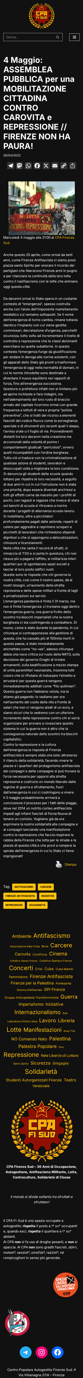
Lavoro (47, 1020)
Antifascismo (23, 886)
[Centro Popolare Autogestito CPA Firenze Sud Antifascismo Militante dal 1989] (41, 16)
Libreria (66, 1020)
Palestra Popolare (37, 1046)
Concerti (21, 968)
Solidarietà (37, 905)
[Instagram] (42, 1352)
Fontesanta (63, 983)
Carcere (46, 886)
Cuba (49, 969)
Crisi (38, 969)
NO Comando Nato (29, 1038)
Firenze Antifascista (20, 896)
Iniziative (47, 896)
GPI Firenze (54, 989)
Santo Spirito (21, 1063)
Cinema (58, 954)
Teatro (70, 1080)
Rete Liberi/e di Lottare (59, 1055)
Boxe (45, 946)
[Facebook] (37, 166)
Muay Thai (69, 1031)
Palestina (60, 1039)
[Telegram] (26, 1352)
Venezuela (41, 1086)
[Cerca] (58, 37)
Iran (65, 1013)
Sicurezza (40, 1063)
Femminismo (18, 977)
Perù (61, 1047)
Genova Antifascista (29, 990)
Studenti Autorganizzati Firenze (34, 1080)
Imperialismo (31, 1004)
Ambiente (21, 936)
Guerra (68, 997)
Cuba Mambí (64, 969)
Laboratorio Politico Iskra (22, 1021)
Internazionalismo (37, 1012)
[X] (46, 166)
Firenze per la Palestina (32, 983)
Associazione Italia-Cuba (25, 946)
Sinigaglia (60, 1063)
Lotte (14, 1029)
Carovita (23, 954)
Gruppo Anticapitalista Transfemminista (31, 997)
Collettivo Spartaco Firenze (55, 960)
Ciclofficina (40, 954)
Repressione (14, 905)
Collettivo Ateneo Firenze (23, 960)
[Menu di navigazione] (74, 37)
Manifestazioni (42, 1029)
